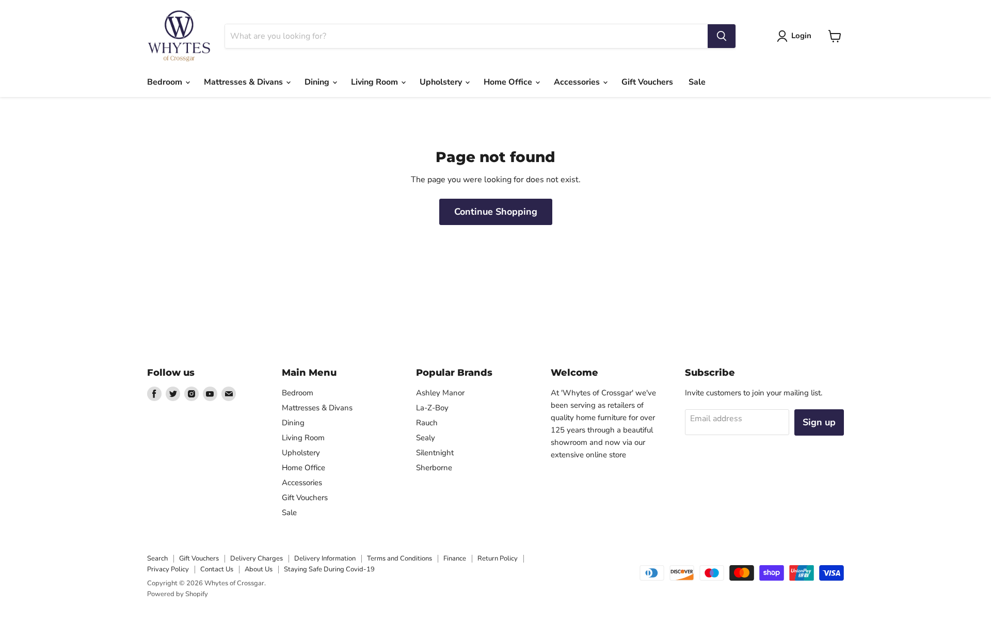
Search (157, 558)
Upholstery (442, 82)
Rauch (427, 423)
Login (801, 35)
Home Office (509, 82)
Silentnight (435, 452)
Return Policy (497, 558)
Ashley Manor (440, 393)
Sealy (425, 438)
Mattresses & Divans (244, 82)
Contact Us (216, 569)
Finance (454, 558)
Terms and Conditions (399, 558)
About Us (259, 569)
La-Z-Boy (432, 408)
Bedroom (165, 82)
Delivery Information (325, 558)
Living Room (375, 82)
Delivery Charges (256, 558)
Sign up (819, 422)
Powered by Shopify (177, 594)
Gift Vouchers (647, 82)
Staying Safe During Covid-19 (329, 569)
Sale (697, 82)
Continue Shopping (495, 211)
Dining (318, 82)
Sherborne (434, 467)
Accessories (578, 82)
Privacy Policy (168, 569)
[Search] (722, 36)
